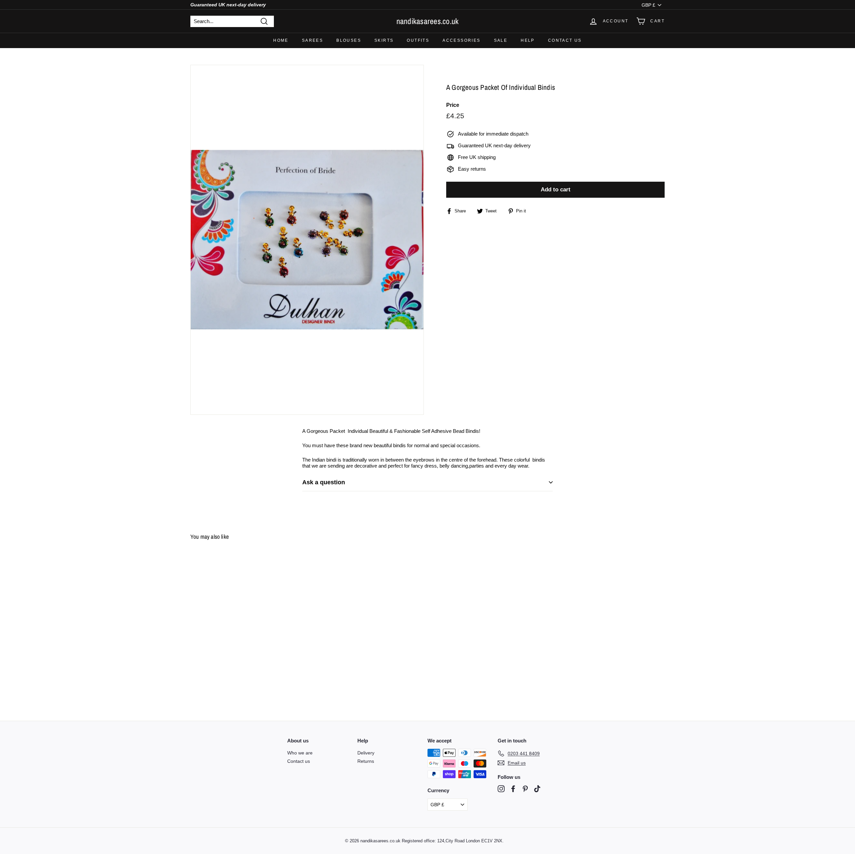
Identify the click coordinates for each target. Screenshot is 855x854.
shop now (428, 445)
